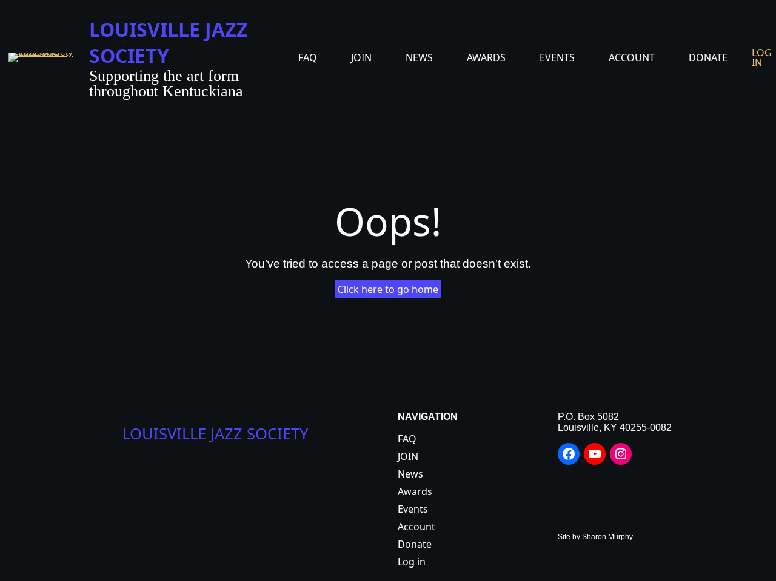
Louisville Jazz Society (168, 42)
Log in (762, 57)
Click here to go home (388, 289)
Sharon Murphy (607, 537)
